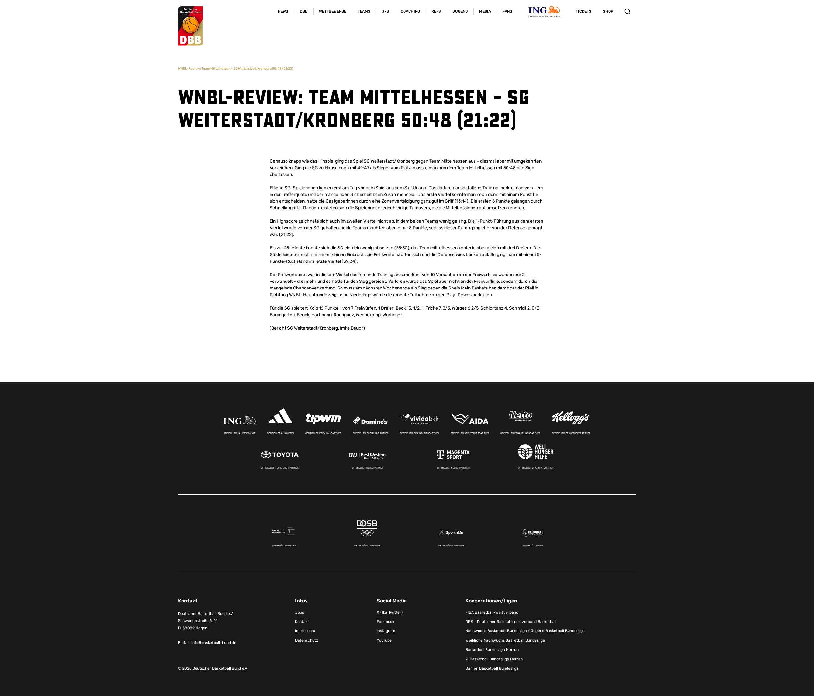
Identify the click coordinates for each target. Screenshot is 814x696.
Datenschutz (306, 640)
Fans (507, 11)
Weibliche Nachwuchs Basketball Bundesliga (505, 640)
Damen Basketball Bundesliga (492, 668)
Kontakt (302, 621)
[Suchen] (627, 11)
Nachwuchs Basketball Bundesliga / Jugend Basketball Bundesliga (525, 631)
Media (485, 11)
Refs (436, 11)
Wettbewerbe (332, 11)
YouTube (384, 640)
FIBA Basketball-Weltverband (492, 612)
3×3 (385, 11)
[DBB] (190, 26)
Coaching (410, 11)
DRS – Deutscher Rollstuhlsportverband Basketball (511, 621)
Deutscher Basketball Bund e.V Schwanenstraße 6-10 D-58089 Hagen (205, 620)
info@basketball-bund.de (213, 642)
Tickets (583, 11)
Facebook (385, 621)
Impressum (305, 631)
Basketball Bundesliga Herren (492, 649)
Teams (364, 11)
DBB (303, 11)
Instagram (386, 631)
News (283, 11)
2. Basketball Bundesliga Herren (494, 659)
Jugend (460, 11)
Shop (608, 11)
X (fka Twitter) (390, 612)
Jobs (299, 612)
